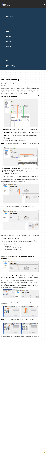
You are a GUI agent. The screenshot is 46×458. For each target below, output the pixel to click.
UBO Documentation (5, 76)
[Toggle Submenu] (22, 22)
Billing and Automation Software (18, 76)
